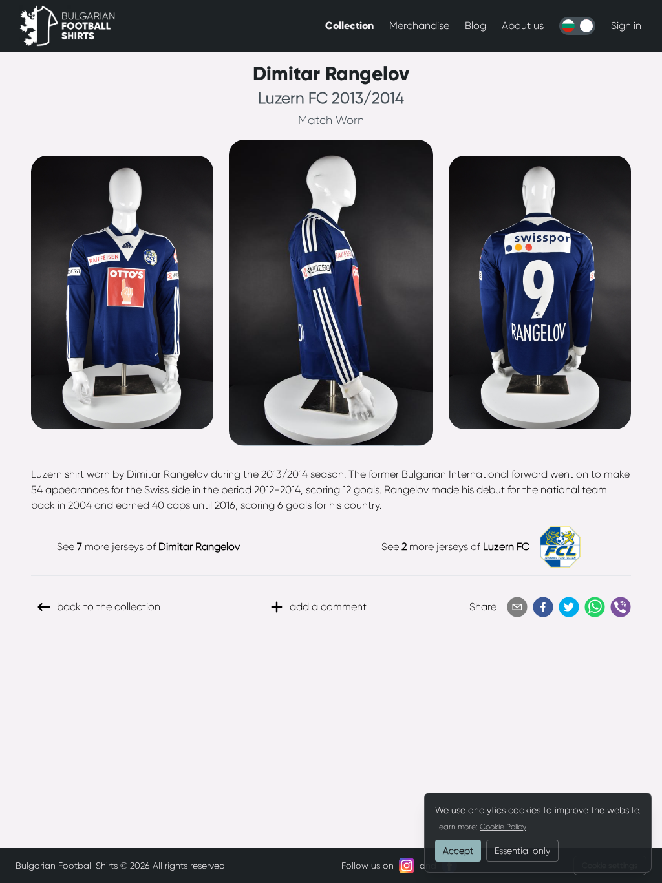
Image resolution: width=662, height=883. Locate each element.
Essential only (522, 851)
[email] (517, 607)
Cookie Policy (503, 826)
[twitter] (569, 607)
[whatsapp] (594, 607)
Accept (458, 851)
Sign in (626, 25)
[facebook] (543, 607)
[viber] (620, 607)
